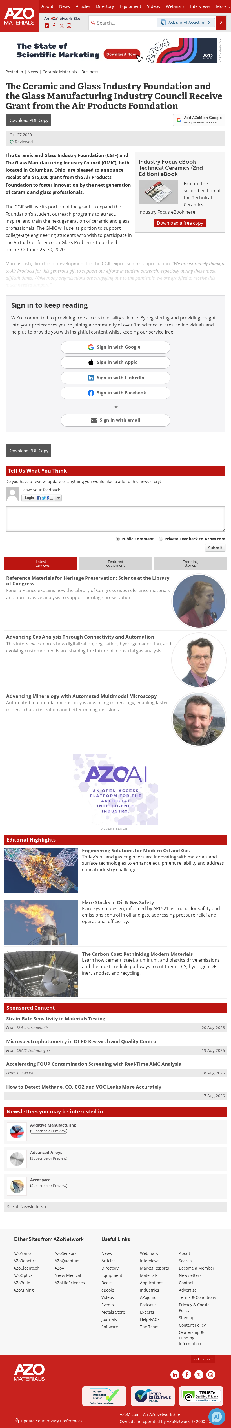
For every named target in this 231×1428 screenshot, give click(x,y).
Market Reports (154, 1268)
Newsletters (190, 1275)
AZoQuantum (67, 1260)
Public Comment (137, 539)
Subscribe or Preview (48, 1130)
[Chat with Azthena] (216, 1416)
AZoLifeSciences (70, 1282)
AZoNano (22, 1253)
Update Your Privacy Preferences (51, 1420)
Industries (149, 1290)
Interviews (149, 1260)
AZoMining (24, 1290)
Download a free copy (180, 223)
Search (185, 1260)
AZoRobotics (25, 1260)
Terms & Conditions (197, 1297)
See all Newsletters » (26, 1206)
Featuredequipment (115, 563)
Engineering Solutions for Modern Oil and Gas (136, 850)
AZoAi (60, 1268)
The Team (149, 1326)
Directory (105, 6)
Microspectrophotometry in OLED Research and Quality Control (82, 1041)
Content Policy (192, 1325)
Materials (149, 1275)
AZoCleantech (26, 1268)
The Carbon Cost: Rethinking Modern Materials (137, 954)
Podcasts (148, 1304)
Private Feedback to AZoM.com (195, 539)
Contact (186, 1282)
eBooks (108, 1290)
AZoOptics (23, 1275)
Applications (151, 1282)
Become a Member (196, 1268)
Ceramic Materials (60, 71)
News (33, 71)
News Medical (68, 1275)
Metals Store (113, 1312)
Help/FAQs (150, 1319)
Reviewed (24, 141)
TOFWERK (25, 1073)
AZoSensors (66, 1253)
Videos (107, 1297)
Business (89, 71)
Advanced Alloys (46, 1152)
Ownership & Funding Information (191, 1338)
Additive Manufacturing (53, 1125)
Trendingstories (190, 563)
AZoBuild (22, 1282)
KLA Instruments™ (32, 1027)
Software (109, 1326)
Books (106, 1282)
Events (107, 1304)
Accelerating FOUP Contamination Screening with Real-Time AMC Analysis (93, 1064)
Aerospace (40, 1179)
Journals (109, 1319)
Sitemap (186, 1317)
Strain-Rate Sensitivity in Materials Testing (55, 1018)
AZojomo (148, 1297)
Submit (215, 547)
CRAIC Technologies (33, 1050)
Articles (108, 1260)
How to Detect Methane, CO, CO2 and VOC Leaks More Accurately (83, 1086)
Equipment (111, 1275)
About (184, 1253)
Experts (147, 1312)
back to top (201, 1359)
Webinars (149, 1253)
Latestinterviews (41, 563)
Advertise (188, 1290)
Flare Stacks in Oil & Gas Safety (118, 902)
